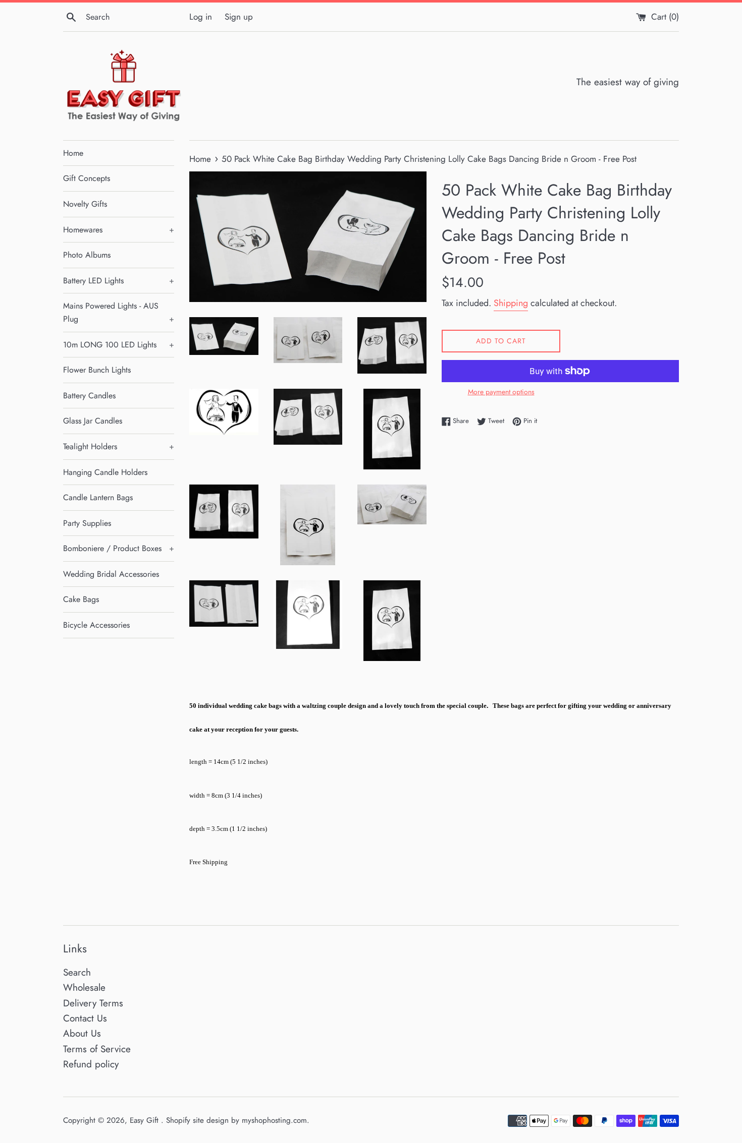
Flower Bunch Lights (97, 370)
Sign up (239, 17)
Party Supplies (87, 523)
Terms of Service (97, 1049)
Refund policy (91, 1064)
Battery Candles (89, 395)
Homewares (118, 229)
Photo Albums (87, 255)
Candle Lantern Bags (98, 497)
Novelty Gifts (85, 204)
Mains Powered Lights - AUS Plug (118, 312)
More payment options (501, 392)
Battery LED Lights (118, 280)
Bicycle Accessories (96, 625)
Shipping (511, 303)
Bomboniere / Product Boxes (118, 548)
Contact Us (85, 1018)
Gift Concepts (86, 178)
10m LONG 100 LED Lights (118, 344)
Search (77, 972)
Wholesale (84, 987)
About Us (82, 1033)
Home (73, 153)
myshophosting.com (274, 1120)
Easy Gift (145, 1120)
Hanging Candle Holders (105, 472)
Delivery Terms (93, 1003)
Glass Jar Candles (92, 421)
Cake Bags (81, 599)
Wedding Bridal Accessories (111, 574)
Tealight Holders (118, 446)
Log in (200, 17)
